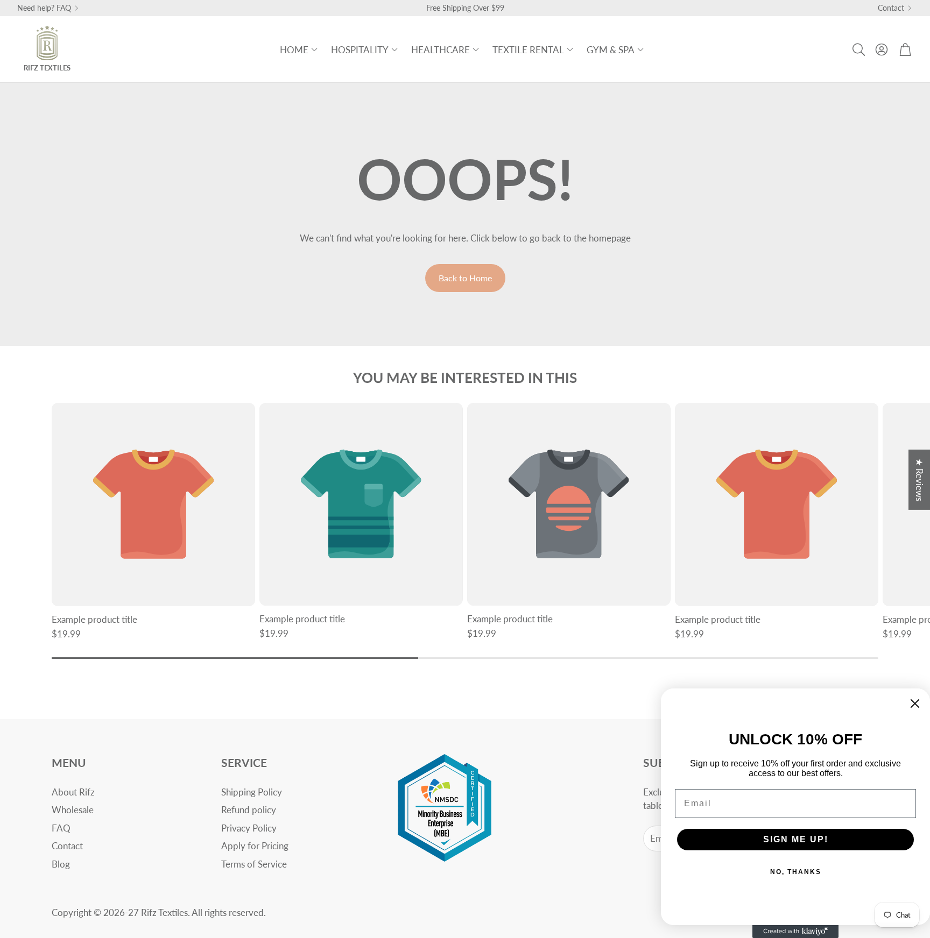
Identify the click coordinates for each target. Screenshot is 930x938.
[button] (857, 49)
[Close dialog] (915, 703)
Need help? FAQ (44, 8)
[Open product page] (153, 504)
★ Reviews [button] (919, 479)
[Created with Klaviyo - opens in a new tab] (795, 931)
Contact (891, 8)
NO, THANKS (795, 872)
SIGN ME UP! (795, 839)
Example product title (94, 619)
